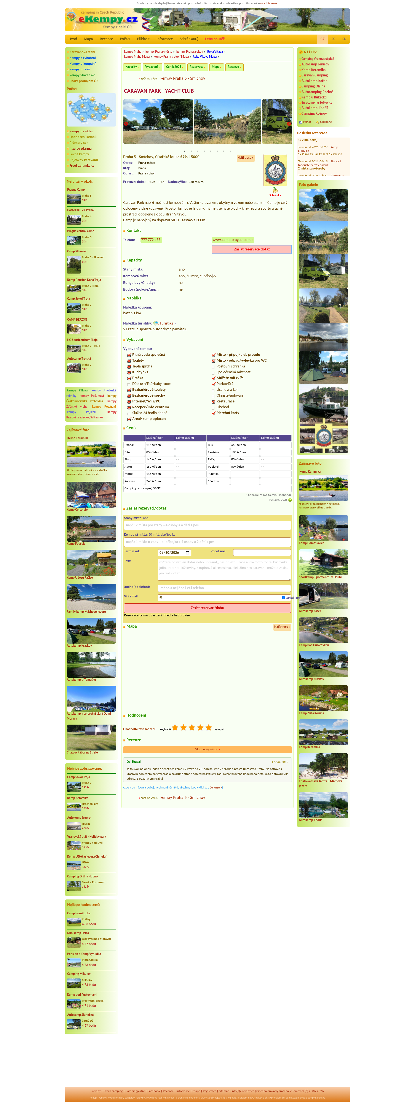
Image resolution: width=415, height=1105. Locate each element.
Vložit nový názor (207, 749)
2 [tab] (191, 151)
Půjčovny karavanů (84, 160)
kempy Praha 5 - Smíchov (182, 78)
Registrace (209, 1091)
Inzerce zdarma (81, 148)
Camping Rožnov (314, 114)
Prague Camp (76, 190)
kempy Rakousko (316, 1098)
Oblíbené (326, 122)
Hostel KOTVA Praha (80, 210)
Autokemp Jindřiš (315, 108)
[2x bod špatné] (184, 728)
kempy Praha (132, 52)
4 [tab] (204, 151)
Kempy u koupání (83, 64)
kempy (96, 1091)
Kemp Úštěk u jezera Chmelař (87, 856)
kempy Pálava (77, 390)
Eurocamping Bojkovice (317, 102)
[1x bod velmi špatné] (175, 728)
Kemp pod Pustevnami (82, 995)
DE (333, 39)
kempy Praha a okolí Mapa (171, 57)
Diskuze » (216, 787)
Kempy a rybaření (83, 58)
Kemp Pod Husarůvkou (314, 645)
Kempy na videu (81, 131)
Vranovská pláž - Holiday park (86, 837)
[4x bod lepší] (200, 728)
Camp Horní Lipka (78, 913)
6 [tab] (217, 151)
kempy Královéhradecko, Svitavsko (91, 415)
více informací (269, 3)
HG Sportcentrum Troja (82, 340)
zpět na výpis (149, 78)
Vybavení (151, 67)
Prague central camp (80, 231)
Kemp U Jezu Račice (80, 577)
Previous (126, 124)
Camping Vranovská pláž (318, 59)
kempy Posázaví (104, 406)
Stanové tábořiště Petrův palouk (319, 153)
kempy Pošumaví (92, 396)
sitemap (224, 1091)
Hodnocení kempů (83, 137)
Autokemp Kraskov (79, 645)
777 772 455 (150, 240)
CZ (323, 39)
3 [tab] (198, 151)
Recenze (106, 39)
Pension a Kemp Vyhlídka (84, 954)
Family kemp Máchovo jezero (86, 612)
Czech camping (113, 1091)
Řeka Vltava (215, 52)
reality (161, 1098)
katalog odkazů (231, 1098)
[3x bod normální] (192, 728)
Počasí (125, 39)
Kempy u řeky (80, 69)
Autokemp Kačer (314, 81)
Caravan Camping (315, 75)
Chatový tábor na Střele (82, 752)
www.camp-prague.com (231, 240)
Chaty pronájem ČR (84, 81)
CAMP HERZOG (77, 319)
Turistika (167, 323)
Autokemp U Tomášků (81, 680)
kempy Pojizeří (81, 412)
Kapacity (131, 67)
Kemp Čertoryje (77, 509)
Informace (164, 39)
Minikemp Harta (78, 933)
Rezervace (196, 67)
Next (289, 124)
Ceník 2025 (173, 67)
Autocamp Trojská (79, 359)
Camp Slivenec (77, 251)
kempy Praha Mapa (137, 57)
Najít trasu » (246, 158)
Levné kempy (79, 154)
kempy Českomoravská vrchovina (91, 398)
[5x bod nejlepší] (209, 728)
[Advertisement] (91, 1060)
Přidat (307, 122)
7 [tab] (224, 151)
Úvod (73, 39)
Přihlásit (143, 39)
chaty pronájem (273, 1098)
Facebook (154, 1091)
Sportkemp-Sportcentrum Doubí (320, 577)
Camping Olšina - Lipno (82, 876)
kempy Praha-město (158, 52)
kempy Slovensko (82, 75)
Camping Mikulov (79, 974)
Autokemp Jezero (79, 818)
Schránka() (189, 39)
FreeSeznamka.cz (82, 166)
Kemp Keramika (77, 438)
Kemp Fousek (76, 544)
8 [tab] (230, 151)
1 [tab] (185, 151)
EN (344, 39)
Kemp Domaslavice (311, 543)
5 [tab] (211, 151)
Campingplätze (135, 1091)
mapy (250, 1098)
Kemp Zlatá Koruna (311, 713)
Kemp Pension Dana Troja (84, 280)
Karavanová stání (82, 52)
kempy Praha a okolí (189, 52)
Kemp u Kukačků (314, 97)
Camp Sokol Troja (78, 299)
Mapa (88, 39)
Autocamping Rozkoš (317, 92)
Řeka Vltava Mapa (205, 57)
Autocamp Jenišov (315, 64)
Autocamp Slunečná (80, 1015)
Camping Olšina (313, 86)
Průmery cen (79, 143)
